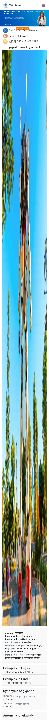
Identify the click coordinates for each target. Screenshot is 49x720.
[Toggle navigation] (43, 5)
